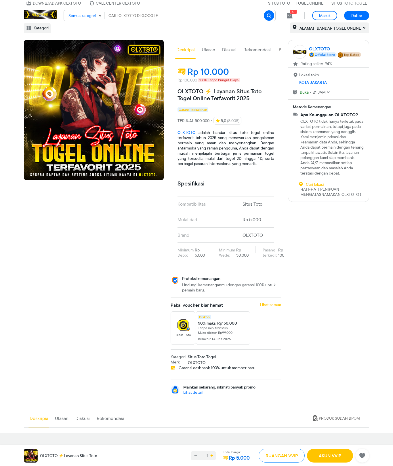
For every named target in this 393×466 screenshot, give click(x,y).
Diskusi (229, 49)
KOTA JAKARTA (313, 82)
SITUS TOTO (279, 3)
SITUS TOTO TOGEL (349, 3)
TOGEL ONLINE (309, 3)
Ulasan (208, 49)
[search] (269, 15)
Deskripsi (185, 49)
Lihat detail (193, 392)
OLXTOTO (186, 132)
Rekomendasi (257, 49)
